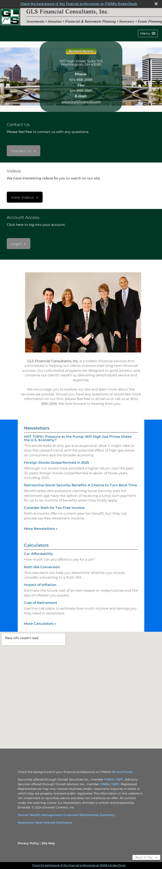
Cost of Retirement (40, 603)
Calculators (36, 545)
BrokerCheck (122, 772)
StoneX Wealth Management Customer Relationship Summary (66, 815)
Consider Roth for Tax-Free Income (54, 508)
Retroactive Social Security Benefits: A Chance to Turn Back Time (80, 485)
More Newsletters (41, 529)
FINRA (109, 779)
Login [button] (16, 244)
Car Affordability (38, 554)
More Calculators (40, 624)
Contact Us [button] (21, 151)
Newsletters (36, 428)
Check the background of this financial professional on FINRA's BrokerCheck (78, 4)
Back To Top (144, 857)
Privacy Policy (28, 843)
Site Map (48, 843)
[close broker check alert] (156, 3)
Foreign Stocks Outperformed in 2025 (56, 463)
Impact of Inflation (40, 585)
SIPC (119, 779)
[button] (148, 33)
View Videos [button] (22, 197)
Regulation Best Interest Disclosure (45, 822)
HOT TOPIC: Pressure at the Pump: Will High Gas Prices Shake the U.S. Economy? (78, 438)
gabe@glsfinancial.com (81, 102)
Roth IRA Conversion (42, 567)
